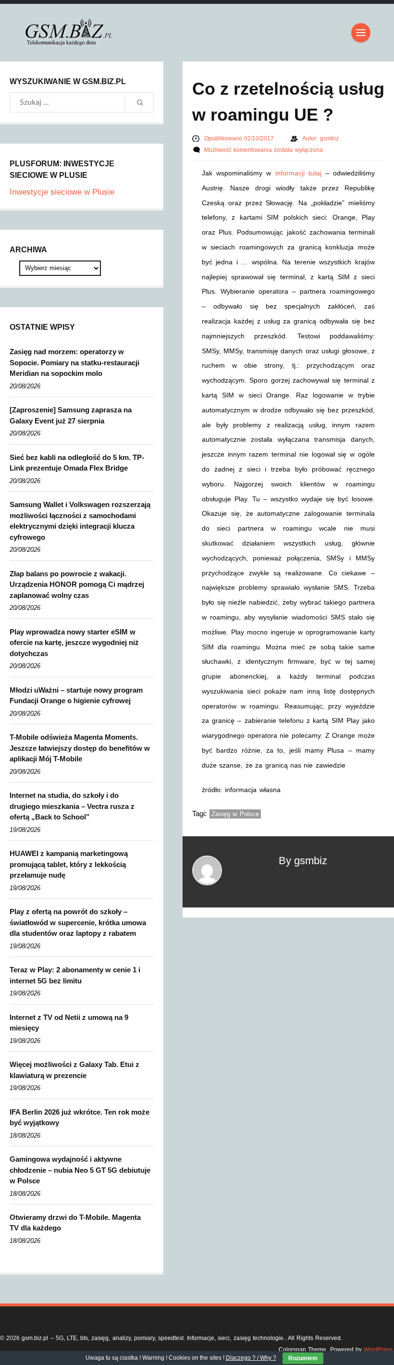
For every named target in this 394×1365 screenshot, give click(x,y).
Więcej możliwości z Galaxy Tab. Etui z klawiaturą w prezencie (74, 1070)
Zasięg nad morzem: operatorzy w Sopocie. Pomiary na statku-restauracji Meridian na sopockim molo (74, 362)
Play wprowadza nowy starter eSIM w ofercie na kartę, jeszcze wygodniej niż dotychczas (74, 643)
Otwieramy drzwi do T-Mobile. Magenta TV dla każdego (75, 1222)
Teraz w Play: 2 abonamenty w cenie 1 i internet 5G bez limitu (75, 975)
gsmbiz (329, 138)
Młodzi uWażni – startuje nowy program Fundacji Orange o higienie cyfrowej (76, 695)
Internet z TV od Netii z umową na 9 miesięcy (69, 1022)
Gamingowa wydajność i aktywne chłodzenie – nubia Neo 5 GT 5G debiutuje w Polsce (80, 1170)
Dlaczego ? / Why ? (251, 1357)
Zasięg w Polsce (235, 814)
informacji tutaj (298, 173)
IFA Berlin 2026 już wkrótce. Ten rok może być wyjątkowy (79, 1117)
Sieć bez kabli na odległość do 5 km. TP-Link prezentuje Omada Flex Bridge (77, 462)
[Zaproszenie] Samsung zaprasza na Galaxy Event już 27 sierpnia (71, 415)
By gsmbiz (303, 861)
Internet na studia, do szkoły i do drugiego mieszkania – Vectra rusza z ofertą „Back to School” (72, 806)
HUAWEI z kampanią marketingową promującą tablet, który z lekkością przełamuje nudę (69, 864)
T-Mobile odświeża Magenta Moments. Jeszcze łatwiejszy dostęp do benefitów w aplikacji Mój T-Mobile (80, 748)
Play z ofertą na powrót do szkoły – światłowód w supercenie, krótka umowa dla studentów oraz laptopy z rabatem (78, 922)
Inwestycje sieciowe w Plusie (62, 192)
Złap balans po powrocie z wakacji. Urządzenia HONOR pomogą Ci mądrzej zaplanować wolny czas (77, 584)
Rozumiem (303, 1358)
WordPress (378, 1349)
